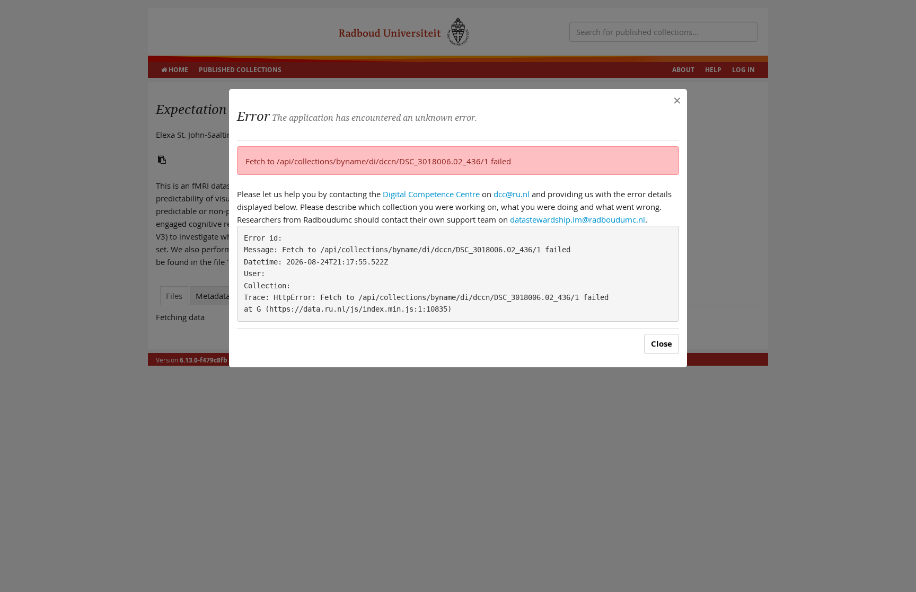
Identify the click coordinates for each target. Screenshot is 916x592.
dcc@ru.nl (512, 194)
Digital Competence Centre (431, 194)
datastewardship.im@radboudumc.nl (577, 219)
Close (661, 343)
